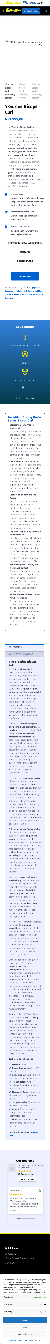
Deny (25, 1327)
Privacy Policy (34, 1340)
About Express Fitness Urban (19, 1258)
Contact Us (10, 1253)
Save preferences (25, 1334)
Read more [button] (15, 1210)
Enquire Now (25, 276)
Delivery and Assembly (21, 653)
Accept (25, 1320)
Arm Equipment (33, 288)
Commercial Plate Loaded (16, 291)
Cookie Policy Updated (18, 1340)
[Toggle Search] (46, 11)
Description (15, 647)
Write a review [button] (27, 1179)
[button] (40, 44)
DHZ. (26, 186)
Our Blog (9, 1263)
